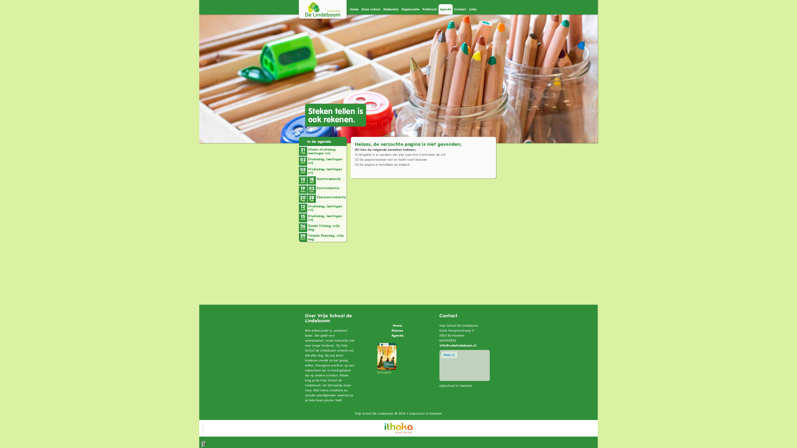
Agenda (445, 9)
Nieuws (397, 330)
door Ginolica (202, 432)
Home (354, 9)
